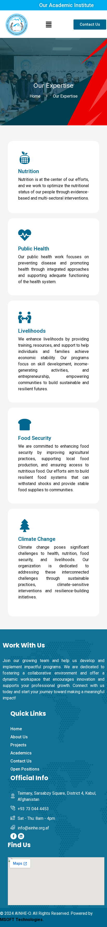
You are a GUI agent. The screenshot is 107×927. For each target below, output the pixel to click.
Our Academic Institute (66, 5)
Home (36, 96)
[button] (48, 24)
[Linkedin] (21, 836)
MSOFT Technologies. (22, 919)
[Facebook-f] (13, 836)
